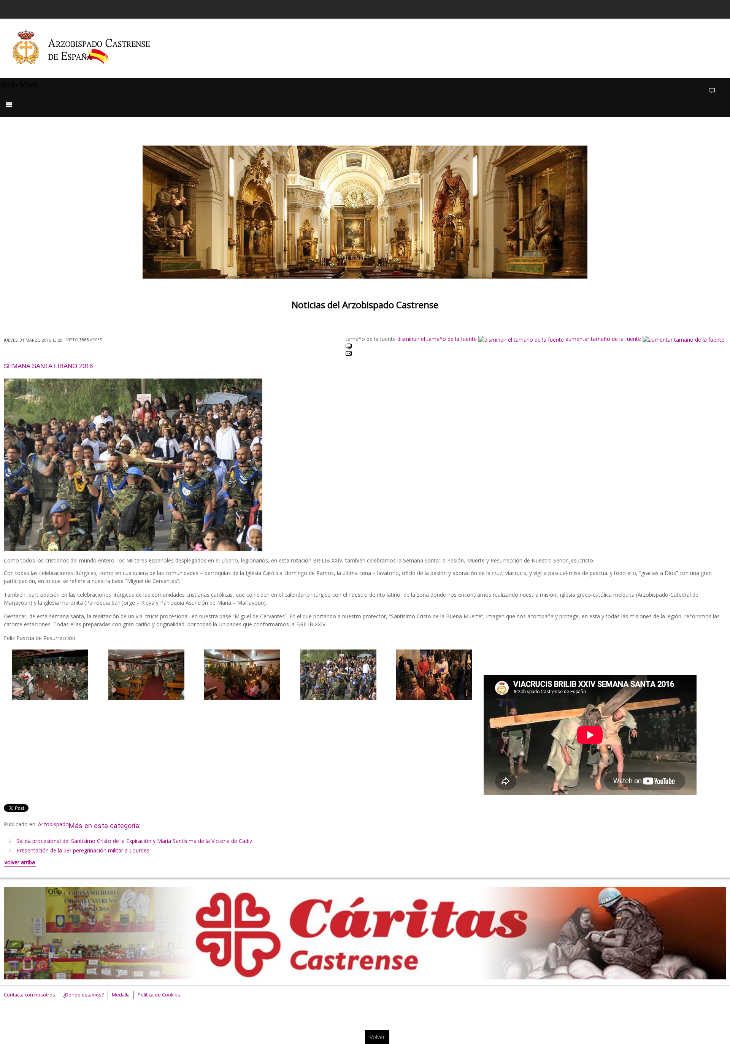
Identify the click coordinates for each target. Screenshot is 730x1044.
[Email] (349, 354)
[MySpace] (723, 8)
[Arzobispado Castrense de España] (88, 48)
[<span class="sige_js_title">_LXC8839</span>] (242, 673)
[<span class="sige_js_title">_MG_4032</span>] (338, 674)
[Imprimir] (349, 347)
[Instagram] (709, 8)
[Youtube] (694, 8)
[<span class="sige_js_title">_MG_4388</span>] (434, 674)
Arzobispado (53, 824)
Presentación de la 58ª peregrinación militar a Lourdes (82, 850)
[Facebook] (665, 8)
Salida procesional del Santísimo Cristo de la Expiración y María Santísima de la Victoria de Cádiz (134, 840)
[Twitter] (680, 8)
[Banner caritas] (365, 932)
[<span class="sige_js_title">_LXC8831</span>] (146, 674)
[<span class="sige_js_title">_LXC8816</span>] (50, 673)
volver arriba (20, 862)
